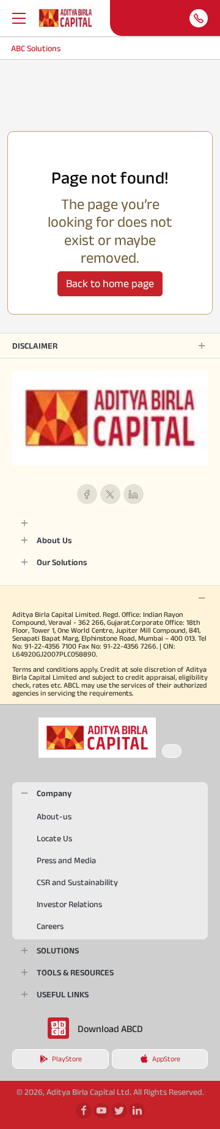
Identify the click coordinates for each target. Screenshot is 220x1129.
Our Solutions (62, 562)
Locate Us (54, 838)
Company (54, 793)
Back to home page (110, 283)
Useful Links (63, 994)
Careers (50, 926)
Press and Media (66, 860)
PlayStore (67, 1059)
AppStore (166, 1059)
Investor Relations (69, 904)
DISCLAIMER (34, 346)
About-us (54, 816)
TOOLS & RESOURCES (75, 972)
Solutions (58, 950)
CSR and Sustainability (77, 882)
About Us (54, 540)
